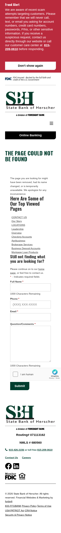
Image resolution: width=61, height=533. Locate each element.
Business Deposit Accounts (26, 248)
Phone (14, 298)
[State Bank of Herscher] (30, 103)
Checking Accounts (22, 236)
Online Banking (30, 135)
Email (14, 311)
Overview (17, 233)
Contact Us (11, 457)
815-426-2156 (16, 449)
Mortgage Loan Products (25, 252)
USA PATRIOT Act (14, 510)
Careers (26, 457)
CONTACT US (19, 217)
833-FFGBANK (13, 506)
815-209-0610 (45, 449)
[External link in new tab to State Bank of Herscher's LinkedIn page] (16, 466)
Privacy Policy (29, 506)
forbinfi (8, 501)
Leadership (18, 229)
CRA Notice (31, 510)
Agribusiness (18, 240)
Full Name (16, 281)
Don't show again (30, 65)
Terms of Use (44, 506)
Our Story (17, 221)
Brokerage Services (22, 244)
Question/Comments (22, 324)
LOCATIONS (18, 225)
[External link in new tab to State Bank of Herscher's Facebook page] (8, 466)
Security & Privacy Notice (18, 515)
